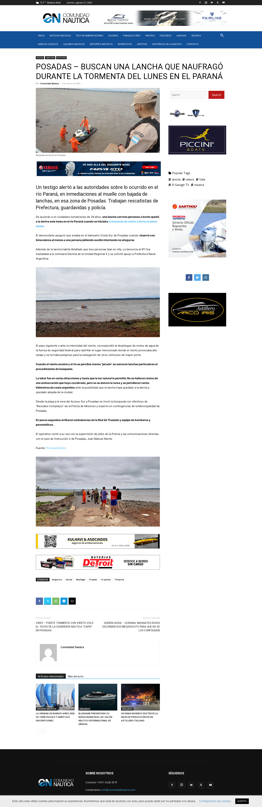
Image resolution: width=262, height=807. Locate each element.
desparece (57, 579)
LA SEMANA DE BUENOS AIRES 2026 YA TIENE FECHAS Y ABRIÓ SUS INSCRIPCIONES (55, 717)
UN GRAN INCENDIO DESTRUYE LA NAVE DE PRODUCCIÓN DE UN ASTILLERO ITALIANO (139, 717)
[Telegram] (64, 601)
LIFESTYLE (142, 44)
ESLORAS (113, 35)
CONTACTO (193, 44)
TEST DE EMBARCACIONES (89, 35)
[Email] (72, 601)
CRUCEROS (165, 35)
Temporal (119, 579)
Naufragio (80, 579)
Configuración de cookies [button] (215, 801)
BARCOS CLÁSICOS (48, 44)
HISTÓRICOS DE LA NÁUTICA (167, 44)
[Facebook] (200, 2)
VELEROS (196, 35)
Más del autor (76, 676)
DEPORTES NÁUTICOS (101, 44)
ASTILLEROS (84, 709)
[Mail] (211, 2)
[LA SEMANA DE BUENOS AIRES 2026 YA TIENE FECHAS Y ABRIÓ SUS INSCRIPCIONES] (55, 697)
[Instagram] (206, 2)
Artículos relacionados (51, 676)
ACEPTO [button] (242, 801)
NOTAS (40, 57)
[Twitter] (217, 2)
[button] (222, 35)
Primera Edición (56, 448)
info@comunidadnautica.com (118, 789)
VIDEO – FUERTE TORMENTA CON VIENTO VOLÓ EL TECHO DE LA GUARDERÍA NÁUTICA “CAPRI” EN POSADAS (64, 626)
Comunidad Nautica (49, 83)
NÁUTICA (150, 35)
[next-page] (44, 731)
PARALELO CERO (131, 35)
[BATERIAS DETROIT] (98, 572)
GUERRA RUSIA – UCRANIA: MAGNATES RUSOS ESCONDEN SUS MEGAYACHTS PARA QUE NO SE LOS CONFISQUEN (131, 626)
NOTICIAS (61, 57)
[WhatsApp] (55, 601)
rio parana (106, 579)
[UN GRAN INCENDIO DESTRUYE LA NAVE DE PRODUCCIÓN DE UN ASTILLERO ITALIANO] (140, 697)
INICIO (41, 35)
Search (216, 95)
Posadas (93, 579)
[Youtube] (223, 2)
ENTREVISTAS (125, 44)
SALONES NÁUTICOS (74, 44)
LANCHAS (181, 35)
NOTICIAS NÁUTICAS (60, 35)
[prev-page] (38, 731)
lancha (69, 579)
